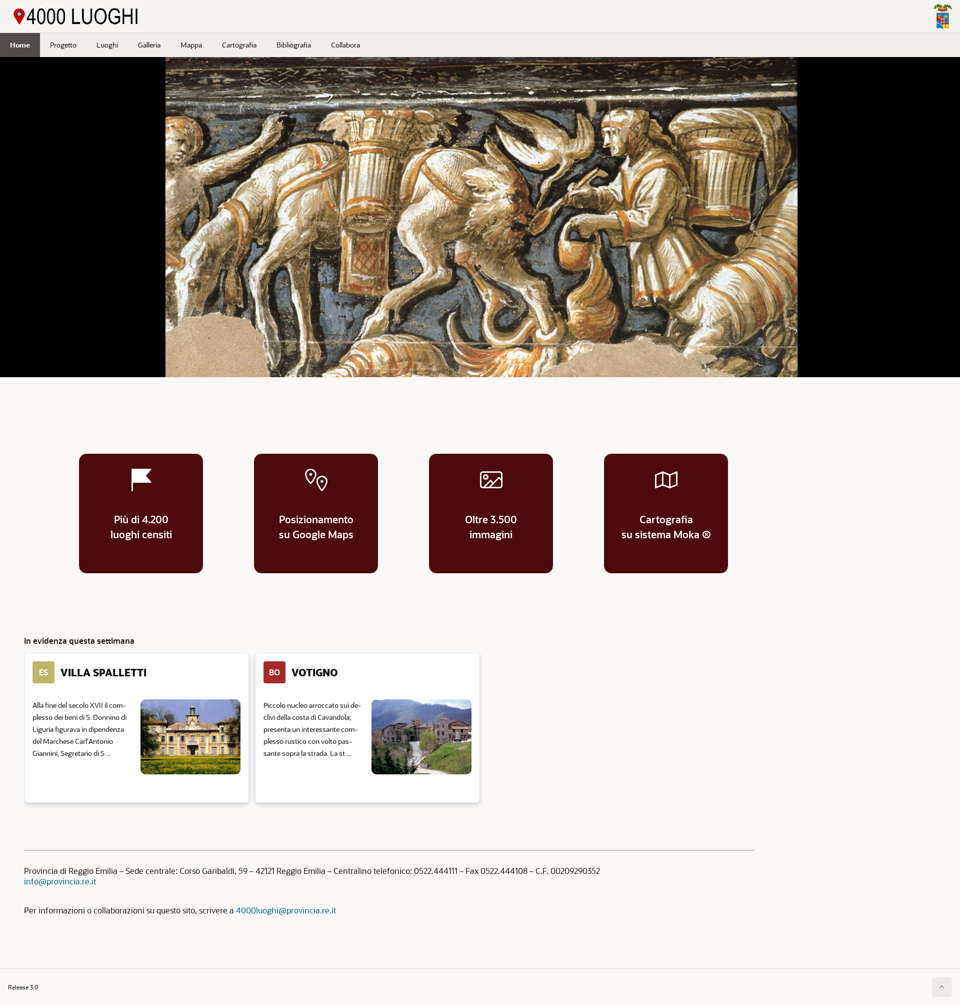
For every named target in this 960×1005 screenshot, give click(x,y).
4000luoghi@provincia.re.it (286, 910)
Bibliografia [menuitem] (293, 45)
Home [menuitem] (20, 45)
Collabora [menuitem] (345, 45)
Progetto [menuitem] (63, 45)
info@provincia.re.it (60, 881)
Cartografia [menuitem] (239, 45)
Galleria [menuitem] (149, 45)
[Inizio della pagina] (942, 987)
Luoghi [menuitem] (107, 45)
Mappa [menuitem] (191, 45)
